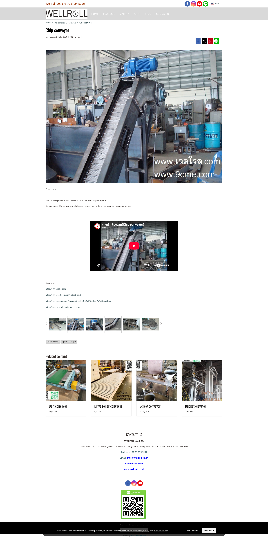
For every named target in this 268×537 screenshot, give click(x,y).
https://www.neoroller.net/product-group (63, 307)
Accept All (209, 530)
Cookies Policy (161, 530)
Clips (137, 13)
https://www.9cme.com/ (56, 289)
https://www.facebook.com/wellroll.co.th (63, 295)
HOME (94, 13)
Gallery (125, 13)
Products (109, 13)
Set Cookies (192, 530)
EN (216, 3)
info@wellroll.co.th (137, 457)
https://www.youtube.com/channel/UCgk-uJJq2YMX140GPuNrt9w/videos (78, 301)
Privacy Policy (142, 530)
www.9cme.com (134, 463)
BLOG (148, 13)
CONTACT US (163, 13)
